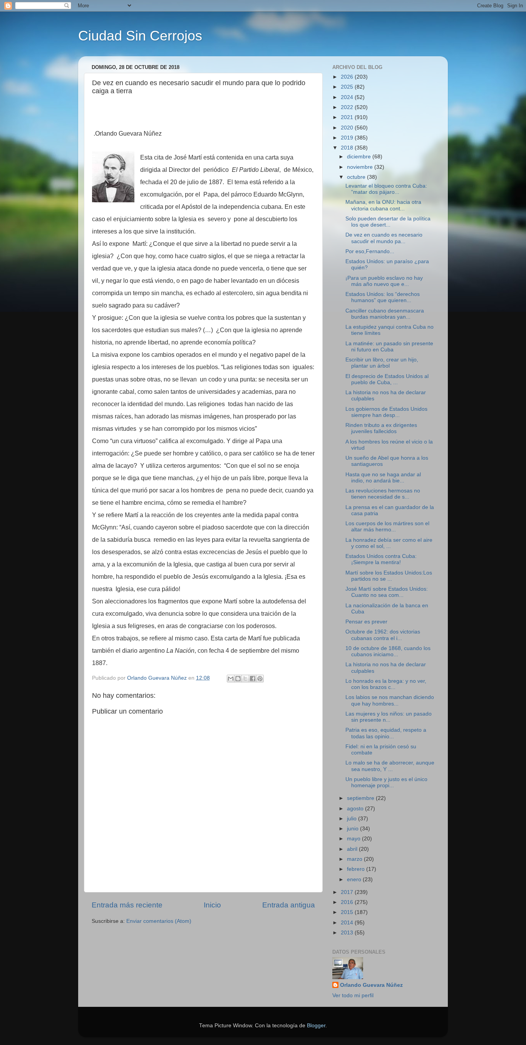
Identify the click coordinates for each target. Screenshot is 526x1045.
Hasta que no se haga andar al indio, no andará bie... (383, 478)
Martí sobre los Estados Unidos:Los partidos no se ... (388, 576)
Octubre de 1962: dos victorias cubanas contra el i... (382, 635)
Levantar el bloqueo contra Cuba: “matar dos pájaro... (386, 189)
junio (353, 829)
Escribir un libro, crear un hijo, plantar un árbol (381, 363)
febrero (356, 869)
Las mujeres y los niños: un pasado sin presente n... (388, 717)
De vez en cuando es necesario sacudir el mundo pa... (383, 238)
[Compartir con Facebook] (252, 678)
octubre (357, 177)
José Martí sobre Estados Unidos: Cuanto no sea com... (386, 592)
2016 (348, 902)
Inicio (212, 905)
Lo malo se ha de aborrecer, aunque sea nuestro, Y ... (389, 766)
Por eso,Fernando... (369, 251)
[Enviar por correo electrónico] (231, 678)
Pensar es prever (366, 622)
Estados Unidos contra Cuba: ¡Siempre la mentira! (381, 559)
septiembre (361, 798)
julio (352, 819)
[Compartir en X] (245, 678)
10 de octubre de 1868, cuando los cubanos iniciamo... (388, 651)
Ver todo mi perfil (353, 995)
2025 (348, 87)
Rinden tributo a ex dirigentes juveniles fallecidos (381, 428)
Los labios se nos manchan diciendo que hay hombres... (389, 700)
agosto (356, 808)
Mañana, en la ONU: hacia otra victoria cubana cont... (383, 205)
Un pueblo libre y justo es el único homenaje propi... (386, 782)
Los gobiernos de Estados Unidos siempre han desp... (386, 412)
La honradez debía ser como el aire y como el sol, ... (388, 543)
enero (355, 879)
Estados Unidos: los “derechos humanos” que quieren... (382, 297)
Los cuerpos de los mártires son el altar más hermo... (387, 527)
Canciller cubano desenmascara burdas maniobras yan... (384, 314)
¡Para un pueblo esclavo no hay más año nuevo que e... (384, 281)
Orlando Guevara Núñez (371, 985)
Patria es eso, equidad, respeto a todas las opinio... (385, 733)
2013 (348, 933)
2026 (348, 77)
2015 (348, 912)
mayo (354, 839)
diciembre (359, 157)
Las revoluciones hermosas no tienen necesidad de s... (382, 494)
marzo (355, 859)
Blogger (316, 1025)
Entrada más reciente (127, 905)
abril (353, 849)
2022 (348, 107)
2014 (348, 923)
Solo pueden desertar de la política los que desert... (388, 222)
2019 (348, 138)
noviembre (360, 167)
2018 (348, 148)
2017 (348, 892)
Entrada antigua (288, 905)
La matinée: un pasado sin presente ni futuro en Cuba (389, 347)
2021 (348, 117)
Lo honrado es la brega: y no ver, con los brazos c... (385, 684)
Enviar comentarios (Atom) (158, 921)
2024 (348, 97)
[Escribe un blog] (238, 678)
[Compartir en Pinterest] (260, 678)
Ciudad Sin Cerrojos (140, 36)
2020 (348, 128)
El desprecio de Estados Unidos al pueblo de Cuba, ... (387, 379)
